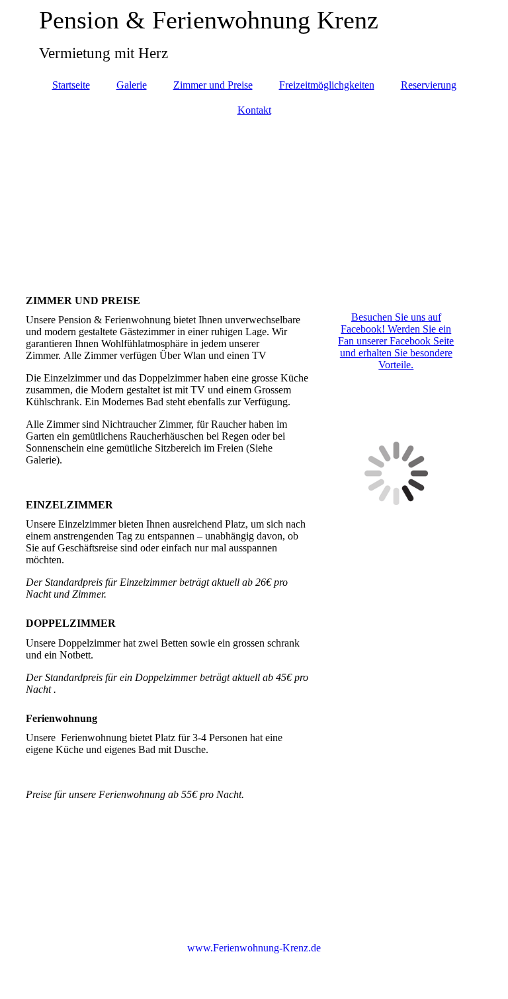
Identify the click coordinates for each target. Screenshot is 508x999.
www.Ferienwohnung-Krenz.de (254, 947)
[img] (254, 199)
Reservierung (428, 85)
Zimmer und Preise (213, 85)
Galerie (131, 85)
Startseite (71, 85)
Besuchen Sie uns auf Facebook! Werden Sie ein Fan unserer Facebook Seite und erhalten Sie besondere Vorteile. (396, 340)
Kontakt (254, 110)
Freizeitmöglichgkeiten (326, 85)
